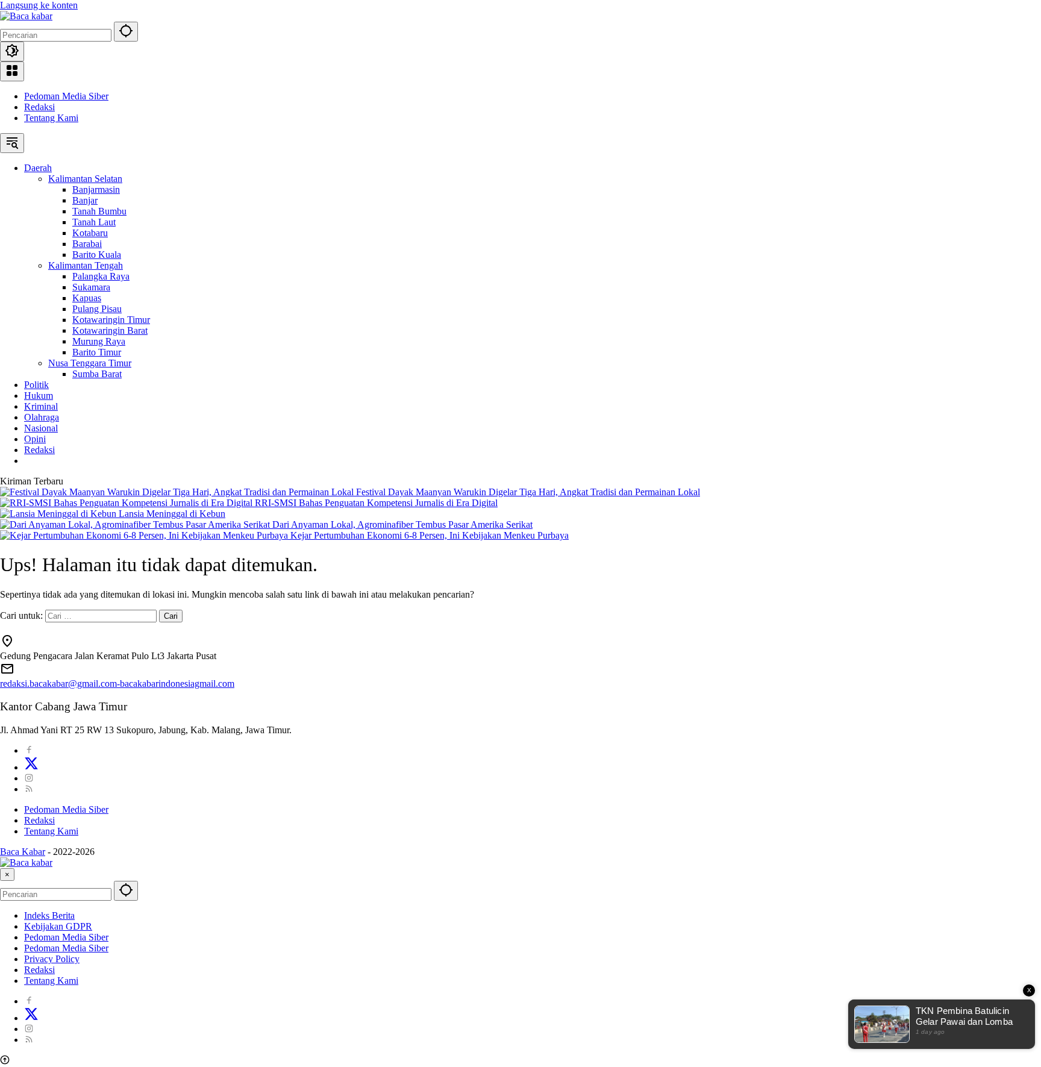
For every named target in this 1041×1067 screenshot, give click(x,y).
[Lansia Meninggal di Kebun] (59, 513)
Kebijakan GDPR (58, 926)
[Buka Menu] (12, 71)
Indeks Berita (49, 915)
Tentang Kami (51, 118)
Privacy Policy (52, 959)
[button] (126, 32)
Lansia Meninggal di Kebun (172, 513)
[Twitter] (31, 767)
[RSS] (29, 789)
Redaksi (39, 107)
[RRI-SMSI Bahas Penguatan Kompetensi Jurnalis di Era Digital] (127, 503)
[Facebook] (29, 750)
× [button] (7, 874)
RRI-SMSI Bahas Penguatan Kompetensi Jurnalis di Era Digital (376, 503)
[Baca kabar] (26, 16)
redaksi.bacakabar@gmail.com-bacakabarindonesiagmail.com (117, 683)
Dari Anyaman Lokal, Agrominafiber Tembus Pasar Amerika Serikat (402, 524)
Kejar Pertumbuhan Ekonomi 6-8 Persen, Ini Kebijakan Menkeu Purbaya (429, 535)
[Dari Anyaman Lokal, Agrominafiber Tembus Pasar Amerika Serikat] (136, 524)
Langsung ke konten (39, 5)
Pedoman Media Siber (66, 96)
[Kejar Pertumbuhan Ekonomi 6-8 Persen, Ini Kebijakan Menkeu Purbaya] (145, 535)
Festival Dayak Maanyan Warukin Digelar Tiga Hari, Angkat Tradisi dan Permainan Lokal (528, 492)
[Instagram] (29, 778)
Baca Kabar (22, 851)
